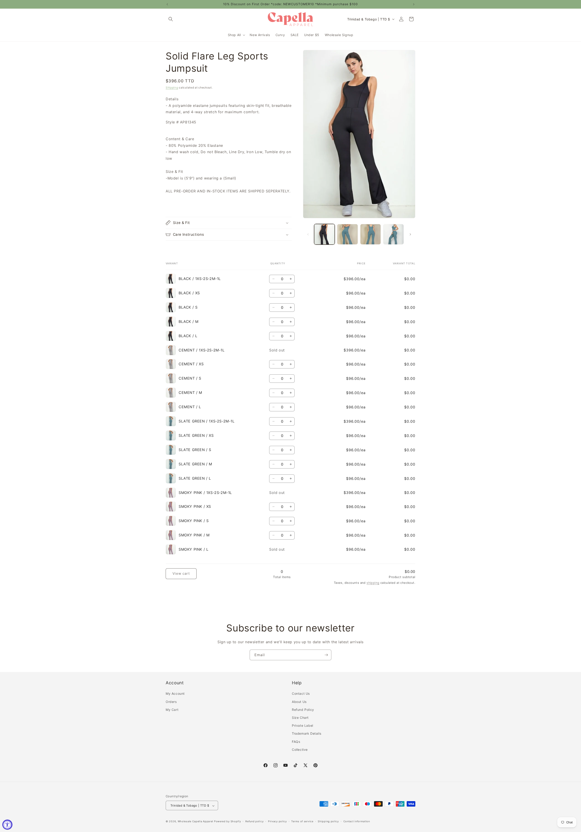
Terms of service (302, 821)
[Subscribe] (326, 655)
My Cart (172, 710)
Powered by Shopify (227, 821)
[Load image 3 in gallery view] (370, 234)
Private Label (302, 725)
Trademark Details (306, 734)
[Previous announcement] (167, 4)
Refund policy (254, 821)
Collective (300, 749)
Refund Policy (303, 710)
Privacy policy (277, 821)
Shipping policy (328, 821)
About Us (299, 702)
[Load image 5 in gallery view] (393, 234)
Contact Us (301, 694)
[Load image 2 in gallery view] (347, 234)
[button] (171, 19)
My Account (175, 694)
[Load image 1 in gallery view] (324, 234)
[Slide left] (308, 234)
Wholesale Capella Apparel (195, 821)
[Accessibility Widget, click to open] (7, 825)
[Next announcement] (414, 4)
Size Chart (300, 717)
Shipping (172, 87)
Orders (171, 702)
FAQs (296, 742)
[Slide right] (410, 234)
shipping (373, 582)
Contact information (356, 821)
